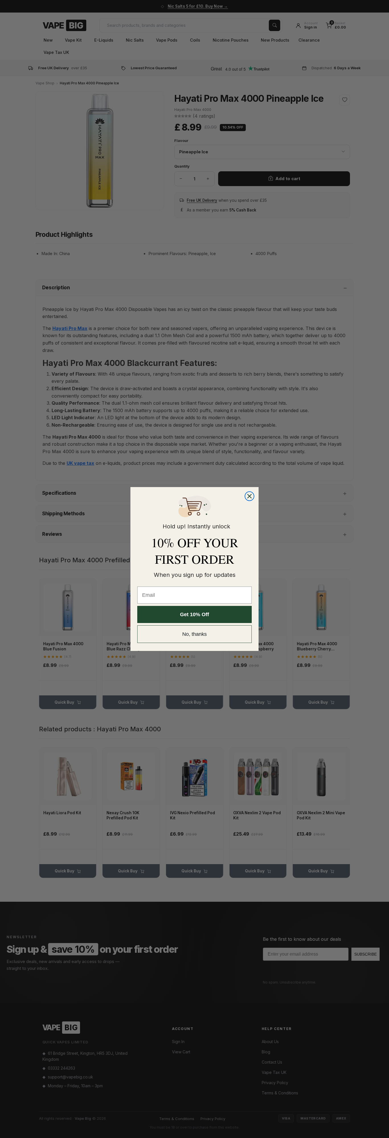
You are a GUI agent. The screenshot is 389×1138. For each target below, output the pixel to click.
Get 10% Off (194, 614)
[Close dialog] (249, 496)
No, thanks (194, 634)
